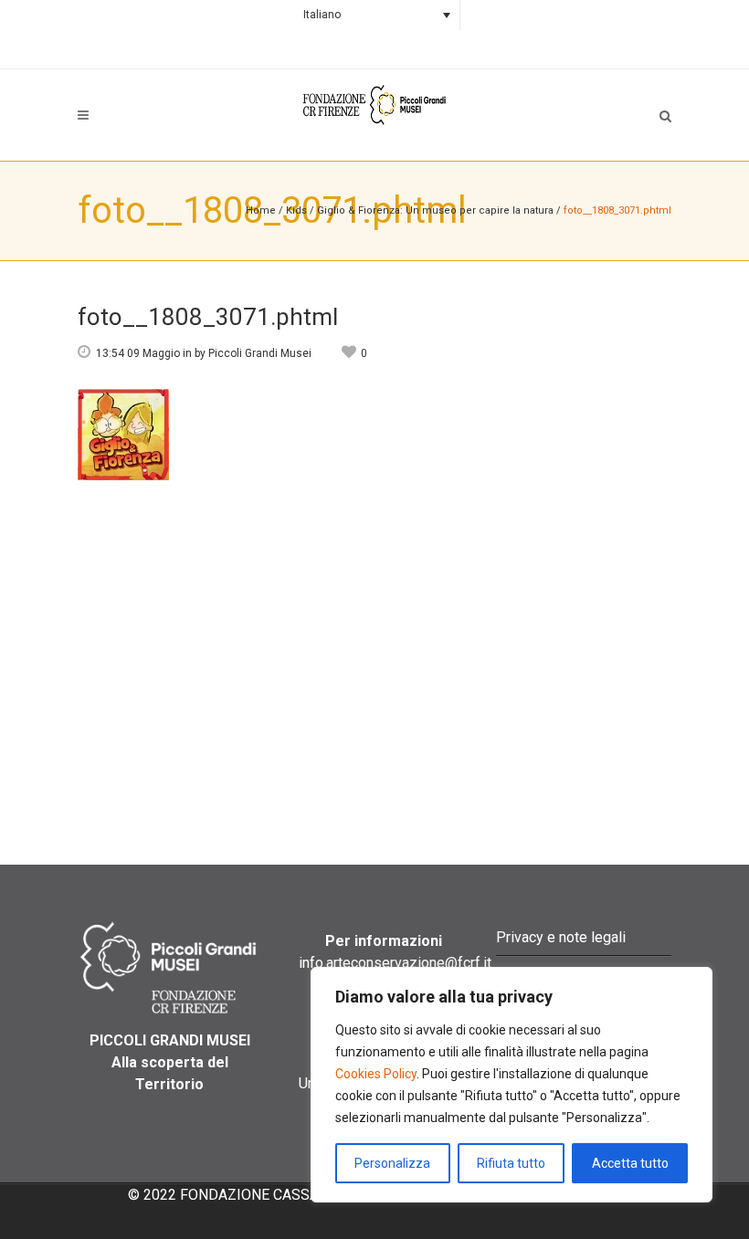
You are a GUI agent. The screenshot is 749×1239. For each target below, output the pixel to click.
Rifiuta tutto (511, 1163)
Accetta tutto (630, 1163)
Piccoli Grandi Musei (259, 353)
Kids (296, 210)
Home (261, 210)
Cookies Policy (376, 1073)
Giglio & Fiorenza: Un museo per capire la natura (436, 210)
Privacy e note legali (561, 937)
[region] (511, 1084)
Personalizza (392, 1163)
